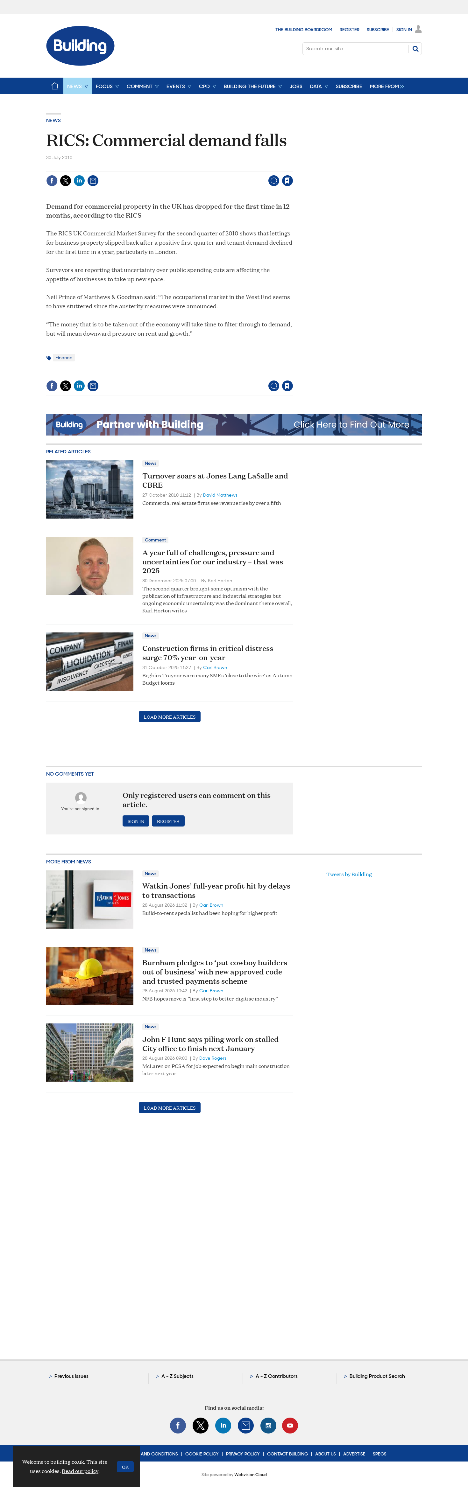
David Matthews (220, 495)
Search (415, 49)
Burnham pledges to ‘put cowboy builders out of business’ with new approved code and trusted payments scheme (214, 971)
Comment (155, 540)
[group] (385, 86)
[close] (292, 167)
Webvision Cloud (250, 1474)
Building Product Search (377, 1376)
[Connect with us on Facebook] (178, 1425)
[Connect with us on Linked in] (223, 1425)
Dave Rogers (212, 1058)
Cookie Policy (202, 1454)
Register (349, 29)
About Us (325, 1454)
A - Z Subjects (177, 1376)
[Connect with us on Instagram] (268, 1425)
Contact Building (287, 1454)
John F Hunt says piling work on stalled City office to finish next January (210, 1043)
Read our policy (80, 1471)
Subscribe (378, 29)
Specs (379, 1454)
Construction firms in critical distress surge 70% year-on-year (207, 652)
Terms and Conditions (151, 1454)
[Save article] (287, 180)
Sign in (208, 167)
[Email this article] (93, 180)
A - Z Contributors (277, 1376)
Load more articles (169, 716)
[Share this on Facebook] (52, 180)
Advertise (354, 1454)
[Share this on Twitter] (65, 180)
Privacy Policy (243, 1454)
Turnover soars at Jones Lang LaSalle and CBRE (215, 480)
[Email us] (246, 1425)
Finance (64, 357)
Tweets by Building (349, 874)
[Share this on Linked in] (79, 180)
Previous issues (71, 1376)
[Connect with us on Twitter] (200, 1425)
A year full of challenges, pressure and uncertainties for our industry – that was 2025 (212, 561)
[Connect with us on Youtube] (290, 1425)
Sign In (404, 29)
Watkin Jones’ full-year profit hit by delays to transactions (216, 890)
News (53, 120)
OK (125, 1466)
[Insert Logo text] (80, 63)
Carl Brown (215, 667)
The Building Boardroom (303, 29)
